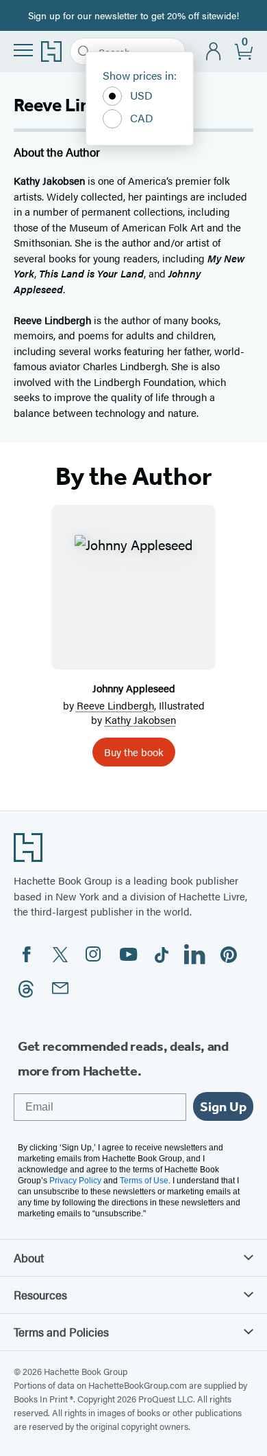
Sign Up (223, 1106)
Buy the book (134, 751)
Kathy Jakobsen (140, 719)
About (29, 1257)
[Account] (214, 52)
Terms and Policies (61, 1331)
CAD (141, 118)
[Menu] (23, 50)
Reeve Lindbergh (115, 705)
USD (141, 95)
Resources (40, 1294)
